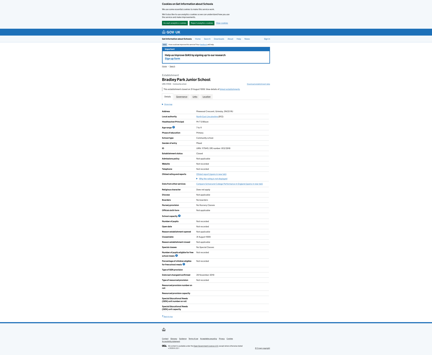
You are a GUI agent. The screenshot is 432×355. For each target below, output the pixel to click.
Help (239, 39)
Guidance (183, 339)
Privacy (222, 339)
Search (207, 39)
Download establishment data (258, 84)
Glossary (173, 339)
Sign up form (172, 58)
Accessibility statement (171, 341)
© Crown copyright (262, 348)
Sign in (267, 39)
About (230, 39)
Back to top (168, 316)
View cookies (222, 23)
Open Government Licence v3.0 (206, 346)
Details (167, 96)
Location (206, 96)
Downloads (219, 39)
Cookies (230, 339)
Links (195, 96)
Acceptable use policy (208, 339)
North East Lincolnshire (207, 116)
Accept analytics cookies (174, 23)
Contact (165, 339)
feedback (203, 44)
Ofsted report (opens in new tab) (211, 174)
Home (198, 39)
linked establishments (230, 89)
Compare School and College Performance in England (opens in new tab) (229, 184)
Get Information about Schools (177, 39)
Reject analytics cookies (202, 23)
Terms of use (193, 339)
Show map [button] (168, 104)
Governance (181, 96)
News (247, 39)
